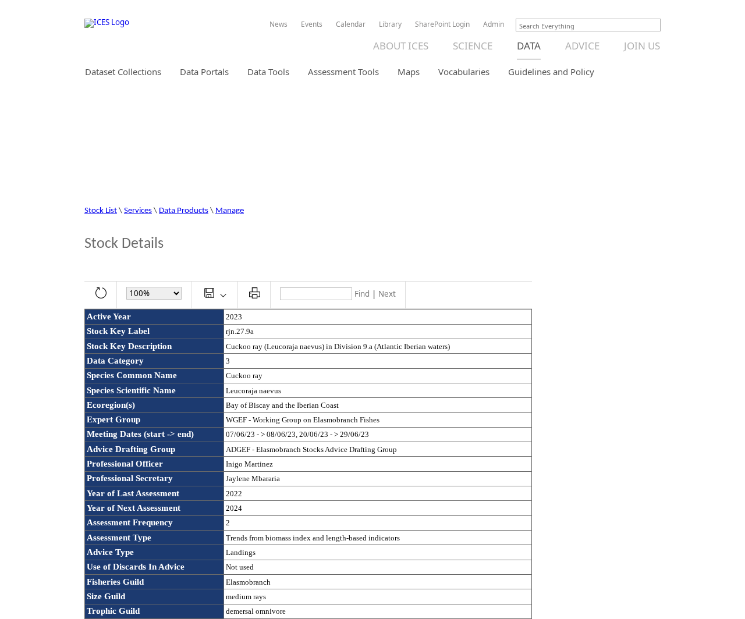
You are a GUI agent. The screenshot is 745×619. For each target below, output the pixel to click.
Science (472, 46)
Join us (642, 46)
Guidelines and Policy (551, 71)
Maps (409, 71)
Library (390, 24)
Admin (493, 24)
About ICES (400, 46)
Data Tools (268, 71)
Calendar (351, 24)
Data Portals (204, 71)
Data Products (183, 211)
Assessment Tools (343, 71)
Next (387, 294)
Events (311, 24)
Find (362, 294)
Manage (229, 211)
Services (138, 211)
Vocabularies (463, 71)
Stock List (100, 211)
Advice (582, 46)
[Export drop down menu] (215, 294)
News (278, 24)
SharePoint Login (442, 24)
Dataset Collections (123, 71)
